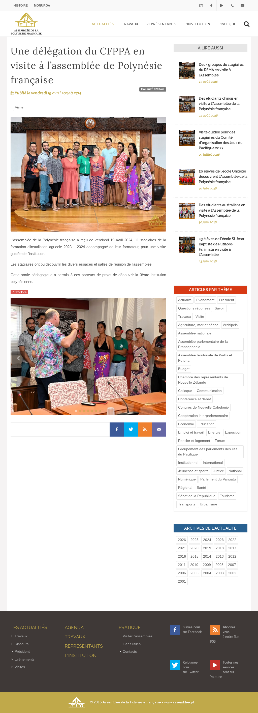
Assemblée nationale (194, 333)
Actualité (185, 300)
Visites (20, 667)
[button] (76, 411)
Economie (186, 424)
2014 (207, 556)
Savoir (220, 308)
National (235, 471)
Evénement (205, 300)
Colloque (185, 391)
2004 (207, 573)
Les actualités (29, 627)
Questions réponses (194, 308)
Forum (220, 441)
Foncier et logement (194, 441)
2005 (194, 573)
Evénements (25, 659)
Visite (19, 107)
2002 (232, 573)
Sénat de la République (196, 496)
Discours (21, 644)
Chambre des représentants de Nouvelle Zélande (203, 379)
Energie (214, 432)
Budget (183, 369)
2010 (194, 565)
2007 (232, 565)
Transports (186, 504)
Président (226, 300)
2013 (220, 556)
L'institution (80, 655)
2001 (182, 581)
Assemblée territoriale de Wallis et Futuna (205, 357)
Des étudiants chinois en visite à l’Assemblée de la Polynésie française (219, 103)
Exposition (233, 432)
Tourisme (227, 496)
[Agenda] (201, 5)
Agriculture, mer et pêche (198, 325)
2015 (194, 556)
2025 (194, 540)
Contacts (130, 651)
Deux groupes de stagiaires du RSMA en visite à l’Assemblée (221, 70)
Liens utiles (132, 644)
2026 (182, 540)
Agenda (74, 627)
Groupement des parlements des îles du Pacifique (207, 451)
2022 (232, 540)
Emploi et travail (191, 432)
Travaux (184, 317)
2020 (194, 548)
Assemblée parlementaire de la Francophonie (203, 344)
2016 (182, 556)
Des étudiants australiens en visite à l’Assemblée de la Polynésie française (222, 210)
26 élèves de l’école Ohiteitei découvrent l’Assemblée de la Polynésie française (223, 176)
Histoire (21, 5)
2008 (219, 565)
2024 (207, 540)
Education (206, 424)
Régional (185, 488)
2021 (182, 548)
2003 (220, 573)
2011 (182, 565)
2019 (207, 548)
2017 (232, 548)
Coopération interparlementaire (203, 416)
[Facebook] (211, 5)
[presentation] (18, 357)
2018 (220, 548)
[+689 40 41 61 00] (232, 5)
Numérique (187, 479)
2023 (220, 540)
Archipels (230, 325)
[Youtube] (222, 5)
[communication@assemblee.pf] (242, 5)
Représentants (84, 646)
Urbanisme (208, 504)
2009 (207, 565)
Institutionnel (188, 463)
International (213, 463)
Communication (209, 391)
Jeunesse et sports (193, 471)
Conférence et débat (194, 399)
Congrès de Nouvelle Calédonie (203, 407)
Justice (218, 471)
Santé (201, 488)
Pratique (130, 627)
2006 (182, 573)
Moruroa (42, 5)
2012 (232, 556)
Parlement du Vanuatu (218, 479)
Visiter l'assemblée (137, 636)
